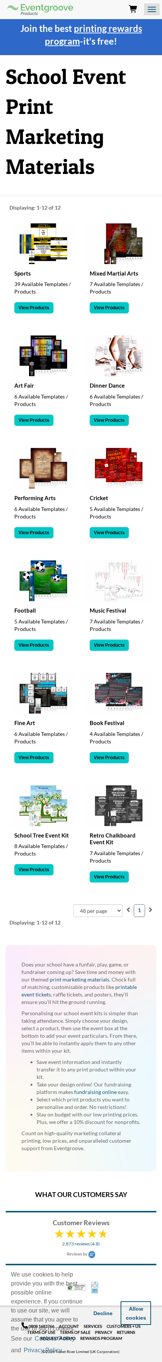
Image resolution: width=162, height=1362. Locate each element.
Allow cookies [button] (136, 1313)
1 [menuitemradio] (139, 910)
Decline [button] (103, 1313)
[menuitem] (128, 910)
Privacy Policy (43, 1350)
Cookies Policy (55, 1338)
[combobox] (97, 910)
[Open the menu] (152, 9)
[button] (65, 1351)
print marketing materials (79, 979)
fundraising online (95, 1092)
